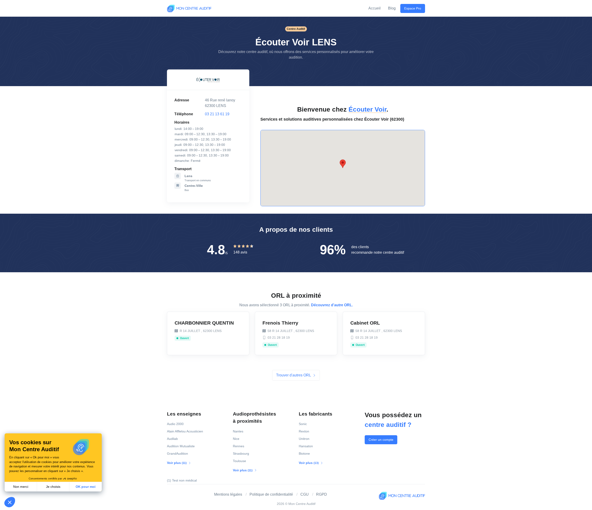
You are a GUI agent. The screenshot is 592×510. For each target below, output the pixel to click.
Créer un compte (381, 439)
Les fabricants (315, 413)
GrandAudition (177, 453)
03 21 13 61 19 (217, 114)
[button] (9, 502)
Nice (236, 439)
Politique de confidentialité (271, 494)
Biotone (304, 453)
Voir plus (177, 463)
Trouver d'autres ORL (294, 375)
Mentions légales (228, 494)
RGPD (321, 494)
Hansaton (306, 446)
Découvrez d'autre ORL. (332, 305)
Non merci (20, 486)
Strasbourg (241, 453)
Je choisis (53, 486)
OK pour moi (86, 486)
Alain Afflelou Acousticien (185, 431)
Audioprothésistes (254, 417)
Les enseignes (184, 413)
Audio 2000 (175, 424)
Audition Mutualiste (181, 446)
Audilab (172, 439)
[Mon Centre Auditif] (189, 8)
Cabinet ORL (365, 322)
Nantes (238, 431)
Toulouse (239, 461)
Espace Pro (412, 8)
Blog (392, 8)
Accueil (374, 8)
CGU (304, 494)
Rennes (238, 446)
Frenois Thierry (280, 322)
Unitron (304, 439)
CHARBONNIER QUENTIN (204, 322)
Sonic (303, 424)
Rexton (304, 431)
